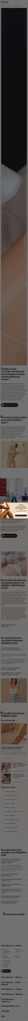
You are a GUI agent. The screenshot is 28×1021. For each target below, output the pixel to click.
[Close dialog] (27, 503)
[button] (21, 515)
